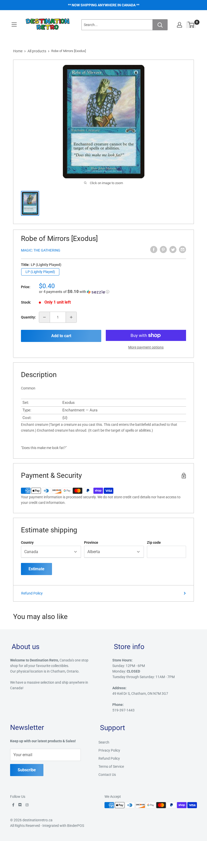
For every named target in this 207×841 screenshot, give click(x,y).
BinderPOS (75, 826)
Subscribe (27, 770)
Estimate (36, 568)
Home (17, 51)
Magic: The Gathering (40, 250)
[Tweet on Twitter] (172, 249)
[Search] (160, 24)
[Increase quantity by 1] (71, 317)
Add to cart (61, 335)
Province (91, 542)
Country (27, 542)
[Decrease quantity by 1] (44, 317)
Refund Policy (32, 593)
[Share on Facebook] (153, 249)
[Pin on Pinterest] (163, 249)
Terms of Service (111, 766)
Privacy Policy (109, 750)
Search (103, 742)
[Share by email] (182, 249)
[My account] (179, 25)
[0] (191, 24)
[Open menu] (14, 24)
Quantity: (28, 317)
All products (37, 51)
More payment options (146, 347)
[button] (112, 291)
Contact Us (107, 775)
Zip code (154, 542)
